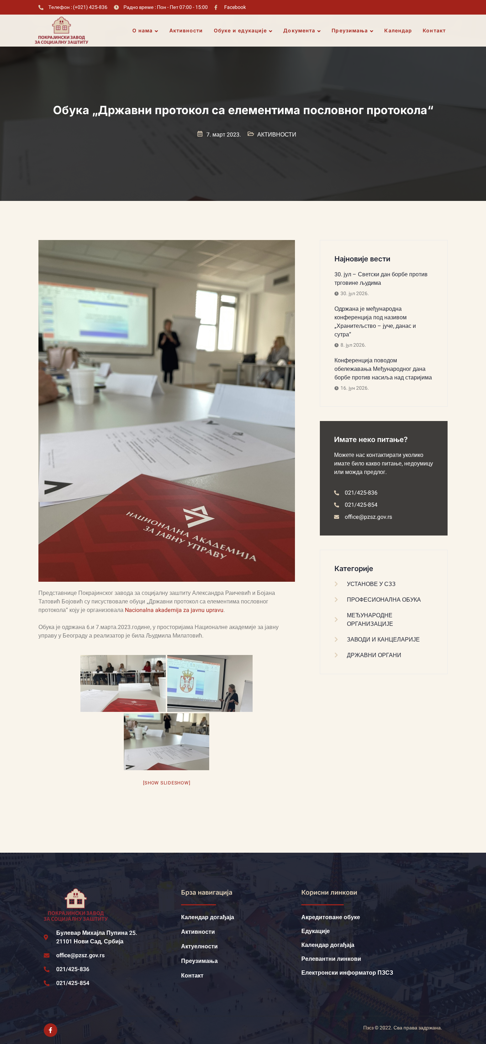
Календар (398, 30)
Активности (186, 30)
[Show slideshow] (166, 782)
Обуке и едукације (240, 30)
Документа (299, 30)
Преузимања (350, 30)
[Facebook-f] (50, 1030)
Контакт (434, 30)
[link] (174, 610)
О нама (142, 30)
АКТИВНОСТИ (276, 134)
